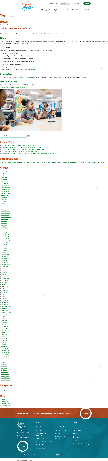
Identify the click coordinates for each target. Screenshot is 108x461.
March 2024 (4, 229)
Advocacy (44, 10)
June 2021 (4, 294)
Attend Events (40, 427)
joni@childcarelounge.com (37, 85)
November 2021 (5, 284)
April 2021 (4, 298)
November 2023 (5, 237)
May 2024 (4, 225)
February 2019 (5, 350)
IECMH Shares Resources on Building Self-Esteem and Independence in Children (23, 149)
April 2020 (4, 322)
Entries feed (4, 401)
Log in (3, 400)
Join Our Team (40, 438)
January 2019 (5, 352)
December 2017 (5, 378)
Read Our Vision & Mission (62, 430)
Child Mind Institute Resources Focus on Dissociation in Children (19, 151)
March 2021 (4, 300)
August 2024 (4, 219)
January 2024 (5, 233)
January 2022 (5, 280)
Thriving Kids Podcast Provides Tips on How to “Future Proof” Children (21, 147)
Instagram (78, 430)
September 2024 (6, 217)
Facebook (78, 427)
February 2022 (5, 278)
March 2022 (4, 276)
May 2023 (4, 249)
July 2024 (4, 221)
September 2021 (6, 288)
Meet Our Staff (40, 445)
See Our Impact (59, 433)
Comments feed (5, 403)
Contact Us (39, 430)
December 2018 (5, 354)
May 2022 (4, 272)
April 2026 (4, 179)
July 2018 (4, 364)
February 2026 (5, 183)
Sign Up (86, 413)
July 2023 (4, 245)
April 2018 (4, 370)
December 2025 (5, 187)
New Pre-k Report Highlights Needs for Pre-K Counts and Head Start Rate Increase (81, 162)
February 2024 (5, 231)
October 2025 (5, 191)
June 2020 (4, 318)
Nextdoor (78, 437)
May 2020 (4, 320)
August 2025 (4, 195)
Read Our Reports (59, 427)
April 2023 (4, 251)
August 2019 (4, 338)
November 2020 (5, 308)
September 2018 (6, 360)
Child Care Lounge (8, 34)
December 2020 (5, 306)
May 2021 (4, 296)
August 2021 (4, 290)
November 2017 (5, 380)
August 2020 (4, 314)
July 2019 (4, 340)
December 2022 (5, 258)
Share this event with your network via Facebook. (13, 87)
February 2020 (5, 326)
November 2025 (5, 189)
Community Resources (56, 10)
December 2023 (5, 235)
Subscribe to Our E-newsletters (60, 437)
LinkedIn (77, 433)
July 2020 (4, 316)
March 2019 (4, 348)
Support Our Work (85, 10)
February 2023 (5, 255)
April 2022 (4, 274)
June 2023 (4, 247)
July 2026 (4, 173)
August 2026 (4, 171)
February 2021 (5, 302)
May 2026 (4, 177)
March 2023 (4, 253)
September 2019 (6, 336)
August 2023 (4, 243)
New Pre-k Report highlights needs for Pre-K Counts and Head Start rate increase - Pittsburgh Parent (29, 162)
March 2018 (4, 372)
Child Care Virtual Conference (54, 34)
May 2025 (4, 201)
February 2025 (5, 207)
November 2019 (5, 332)
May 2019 (4, 344)
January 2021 (5, 304)
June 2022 (4, 270)
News (3, 389)
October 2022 (5, 262)
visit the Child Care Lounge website (25, 77)
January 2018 (5, 376)
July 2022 (4, 268)
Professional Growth (71, 10)
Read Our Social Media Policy (81, 444)
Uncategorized (5, 391)
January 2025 (5, 209)
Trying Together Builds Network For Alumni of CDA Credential (18, 145)
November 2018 (5, 356)
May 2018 (4, 368)
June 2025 (4, 199)
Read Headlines (40, 448)
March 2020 (4, 324)
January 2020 (5, 328)
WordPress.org (5, 405)
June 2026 (4, 175)
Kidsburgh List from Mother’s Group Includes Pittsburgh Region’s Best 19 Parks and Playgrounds (28, 153)
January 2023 (5, 257)
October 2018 (5, 358)
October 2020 (5, 310)
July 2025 (4, 197)
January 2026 (5, 185)
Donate (87, 3)
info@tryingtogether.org (23, 437)
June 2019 (4, 342)
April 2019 (4, 346)
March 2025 (4, 205)
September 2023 (6, 241)
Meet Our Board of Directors (44, 441)
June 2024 (4, 223)
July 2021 (4, 292)
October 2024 (5, 215)
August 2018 (4, 362)
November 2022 (5, 260)
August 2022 (4, 266)
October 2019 (5, 334)
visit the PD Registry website (27, 69)
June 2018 (4, 366)
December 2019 (5, 330)
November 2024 (5, 213)
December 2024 (5, 211)
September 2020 (6, 312)
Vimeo (77, 440)
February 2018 (5, 374)
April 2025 (4, 203)
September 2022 (6, 264)
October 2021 (5, 286)
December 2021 (5, 282)
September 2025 (6, 193)
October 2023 (5, 239)
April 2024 (4, 227)
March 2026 (4, 181)
